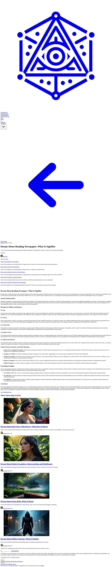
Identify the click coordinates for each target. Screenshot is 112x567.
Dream (2, 242)
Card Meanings (4, 561)
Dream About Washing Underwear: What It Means (13, 272)
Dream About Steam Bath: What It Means (17, 501)
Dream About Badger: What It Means (10, 261)
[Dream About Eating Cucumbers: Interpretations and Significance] (56, 448)
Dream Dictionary (18, 561)
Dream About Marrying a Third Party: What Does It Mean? (24, 427)
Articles (12, 561)
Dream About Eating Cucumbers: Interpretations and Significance (27, 464)
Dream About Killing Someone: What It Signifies (20, 539)
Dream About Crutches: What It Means (10, 267)
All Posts (3, 122)
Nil (11, 565)
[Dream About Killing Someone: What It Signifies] (56, 523)
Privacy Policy (12, 564)
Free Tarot (3, 392)
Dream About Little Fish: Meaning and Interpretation (13, 282)
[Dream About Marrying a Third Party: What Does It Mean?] (56, 411)
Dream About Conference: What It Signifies (11, 277)
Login (2, 119)
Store (9, 561)
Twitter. (42, 565)
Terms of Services (5, 564)
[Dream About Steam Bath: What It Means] (56, 486)
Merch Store (9, 392)
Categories (3, 123)
